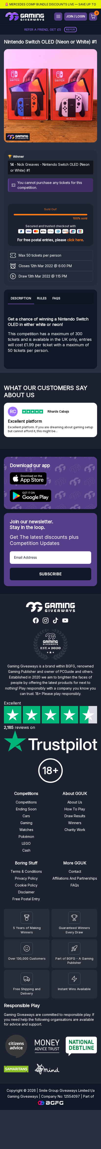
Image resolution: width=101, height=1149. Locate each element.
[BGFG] (74, 948)
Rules (42, 298)
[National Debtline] (81, 1047)
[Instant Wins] (74, 979)
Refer (70, 29)
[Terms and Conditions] (27, 979)
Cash (26, 850)
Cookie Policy (26, 885)
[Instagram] (46, 621)
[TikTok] (55, 621)
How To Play (74, 809)
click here (75, 240)
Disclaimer (26, 892)
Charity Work (74, 830)
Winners (74, 823)
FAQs (56, 298)
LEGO (26, 843)
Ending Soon (26, 809)
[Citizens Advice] (17, 1047)
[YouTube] (65, 621)
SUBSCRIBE (50, 573)
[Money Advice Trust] (48, 1046)
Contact (75, 871)
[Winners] (27, 918)
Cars (26, 816)
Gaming (26, 823)
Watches (26, 830)
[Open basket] (93, 17)
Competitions (26, 802)
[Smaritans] (17, 1070)
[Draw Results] (27, 948)
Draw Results (74, 816)
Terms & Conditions (26, 871)
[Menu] (58, 17)
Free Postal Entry (26, 899)
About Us (74, 802)
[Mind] (48, 1070)
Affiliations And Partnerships (74, 878)
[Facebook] (36, 621)
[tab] (21, 298)
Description (21, 298)
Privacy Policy (26, 878)
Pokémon (26, 836)
